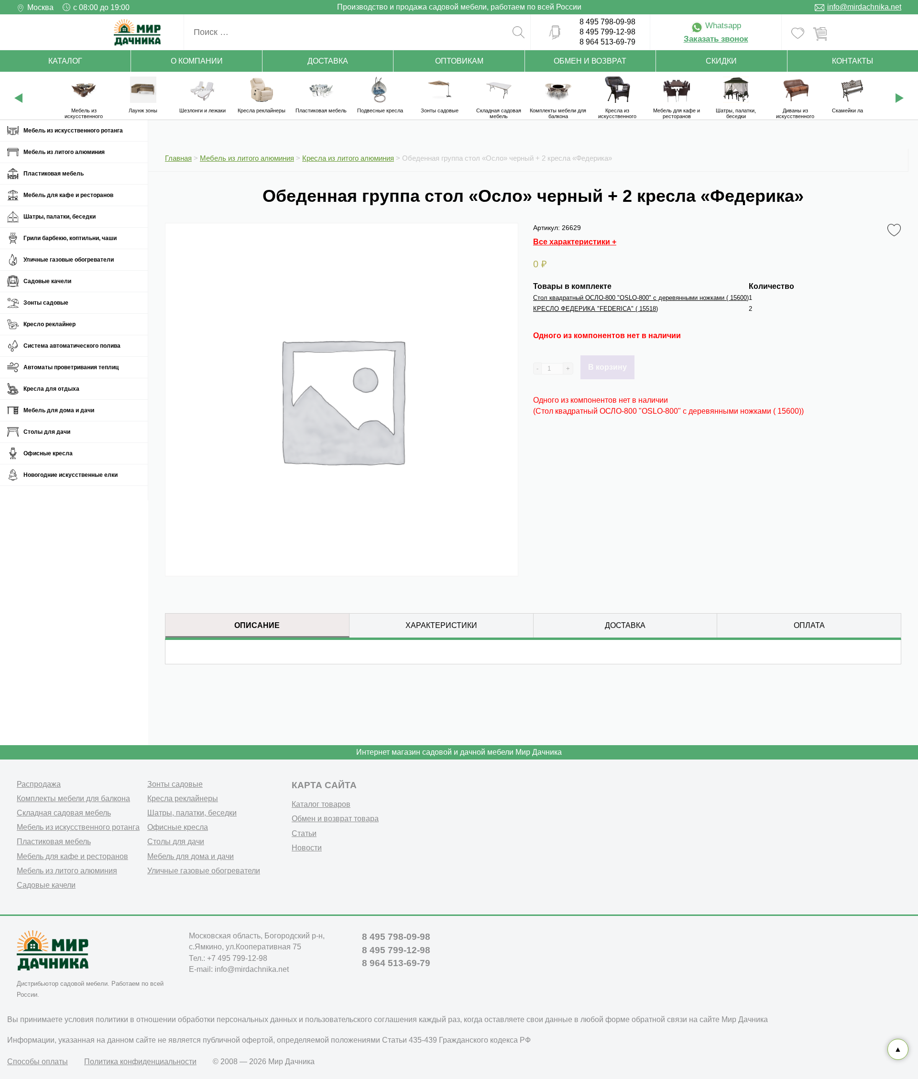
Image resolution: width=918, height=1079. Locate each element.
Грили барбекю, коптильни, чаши (70, 238)
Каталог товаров (321, 804)
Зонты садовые (45, 302)
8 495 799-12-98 (607, 32)
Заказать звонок (716, 39)
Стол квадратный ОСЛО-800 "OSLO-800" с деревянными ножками (641, 297)
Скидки (721, 61)
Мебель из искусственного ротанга (73, 130)
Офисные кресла (48, 453)
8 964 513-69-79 (607, 42)
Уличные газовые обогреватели (68, 259)
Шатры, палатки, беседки (59, 216)
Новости (307, 848)
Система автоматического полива (71, 345)
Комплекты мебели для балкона (73, 798)
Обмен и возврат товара (335, 819)
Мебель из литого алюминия (64, 152)
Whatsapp (722, 25)
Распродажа (39, 784)
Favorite (895, 227)
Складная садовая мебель (64, 813)
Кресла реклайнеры (182, 798)
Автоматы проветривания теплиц (71, 367)
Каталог (65, 61)
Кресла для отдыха (51, 388)
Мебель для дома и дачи (58, 410)
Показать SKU (279, 703)
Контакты (852, 61)
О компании (197, 61)
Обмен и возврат (590, 61)
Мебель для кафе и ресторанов (68, 195)
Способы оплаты (37, 1061)
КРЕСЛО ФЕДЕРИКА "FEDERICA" (595, 308)
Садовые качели (47, 281)
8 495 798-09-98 (607, 22)
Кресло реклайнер (49, 324)
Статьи (304, 833)
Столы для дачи (46, 432)
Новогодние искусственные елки (70, 475)
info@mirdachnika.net (864, 7)
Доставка (327, 61)
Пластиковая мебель (53, 173)
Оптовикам (459, 61)
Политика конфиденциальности (140, 1061)
